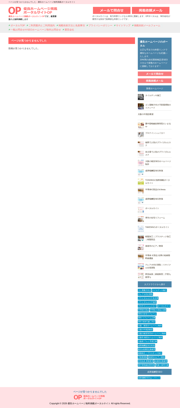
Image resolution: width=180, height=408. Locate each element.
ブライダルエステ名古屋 (148, 298)
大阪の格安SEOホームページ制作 (152, 333)
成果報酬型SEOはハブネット (149, 378)
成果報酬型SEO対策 (154, 171)
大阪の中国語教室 (146, 114)
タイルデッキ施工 (153, 95)
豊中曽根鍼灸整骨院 (146, 365)
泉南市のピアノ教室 (154, 246)
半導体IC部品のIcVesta (155, 189)
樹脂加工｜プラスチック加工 (150, 353)
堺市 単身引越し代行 (146, 322)
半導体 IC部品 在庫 (158, 310)
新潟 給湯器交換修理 (146, 349)
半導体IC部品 (143, 310)
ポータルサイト (152, 208)
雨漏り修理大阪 (162, 365)
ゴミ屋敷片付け (144, 290)
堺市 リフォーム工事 (146, 318)
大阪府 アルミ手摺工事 (147, 341)
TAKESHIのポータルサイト (157, 227)
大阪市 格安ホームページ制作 (150, 337)
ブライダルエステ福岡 (147, 302)
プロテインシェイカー (155, 133)
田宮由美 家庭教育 (145, 361)
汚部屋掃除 (142, 357)
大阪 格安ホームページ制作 (150, 326)
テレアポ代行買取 (145, 294)
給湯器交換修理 (160, 361)
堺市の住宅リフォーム (155, 218)
